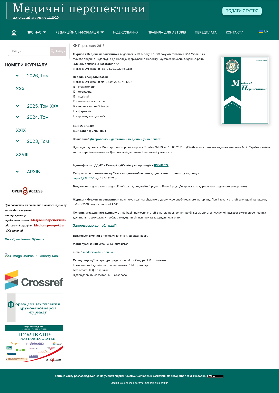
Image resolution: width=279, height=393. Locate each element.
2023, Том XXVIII (32, 148)
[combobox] (29, 51)
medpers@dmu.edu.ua (98, 252)
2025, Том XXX (42, 106)
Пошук (60, 51)
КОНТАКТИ (234, 32)
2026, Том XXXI (32, 82)
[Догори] (272, 385)
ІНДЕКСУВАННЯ (125, 32)
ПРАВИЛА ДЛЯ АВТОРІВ (167, 32)
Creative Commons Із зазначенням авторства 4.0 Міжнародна (165, 375)
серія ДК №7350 (84, 178)
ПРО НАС (34, 32)
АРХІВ (33, 171)
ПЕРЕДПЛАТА (206, 32)
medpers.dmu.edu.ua (156, 383)
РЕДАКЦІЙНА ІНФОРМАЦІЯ (77, 32)
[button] (61, 83)
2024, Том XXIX (32, 123)
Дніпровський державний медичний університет (125, 139)
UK (266, 31)
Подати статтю (242, 10)
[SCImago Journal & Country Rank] (32, 256)
